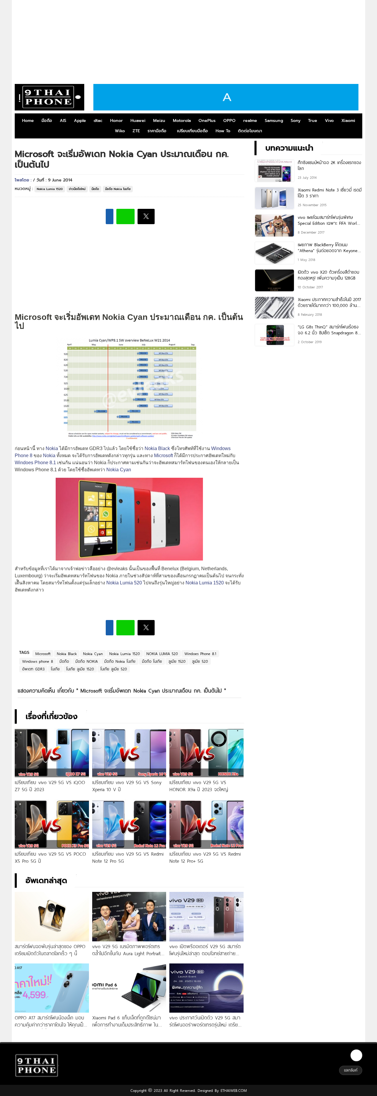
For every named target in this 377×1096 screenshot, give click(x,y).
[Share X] (146, 216)
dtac (98, 121)
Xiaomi (348, 121)
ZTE (136, 131)
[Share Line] (125, 216)
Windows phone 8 (37, 661)
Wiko (120, 131)
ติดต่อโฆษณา (250, 131)
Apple (80, 121)
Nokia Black (157, 448)
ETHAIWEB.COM (233, 1090)
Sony (295, 121)
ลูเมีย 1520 (177, 661)
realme (250, 121)
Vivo (329, 121)
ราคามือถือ (157, 131)
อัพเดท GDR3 (33, 669)
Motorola (182, 121)
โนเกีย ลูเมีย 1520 (80, 669)
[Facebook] (356, 1055)
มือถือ (47, 121)
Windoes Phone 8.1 (35, 462)
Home (28, 121)
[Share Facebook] (109, 216)
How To (223, 131)
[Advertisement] (188, 40)
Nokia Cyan (118, 469)
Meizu (159, 121)
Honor (116, 121)
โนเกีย (55, 669)
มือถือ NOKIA (86, 661)
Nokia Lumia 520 (124, 582)
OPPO (229, 121)
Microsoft (163, 455)
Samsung (274, 121)
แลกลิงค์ (350, 1070)
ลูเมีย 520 (200, 661)
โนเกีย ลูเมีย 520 (113, 669)
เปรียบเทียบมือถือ (192, 131)
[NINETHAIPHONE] (49, 97)
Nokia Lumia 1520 (50, 189)
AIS (63, 121)
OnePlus (207, 121)
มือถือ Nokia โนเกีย (117, 189)
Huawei (137, 121)
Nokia (52, 448)
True (312, 121)
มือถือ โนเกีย (152, 661)
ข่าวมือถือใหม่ (77, 189)
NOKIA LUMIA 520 (162, 654)
